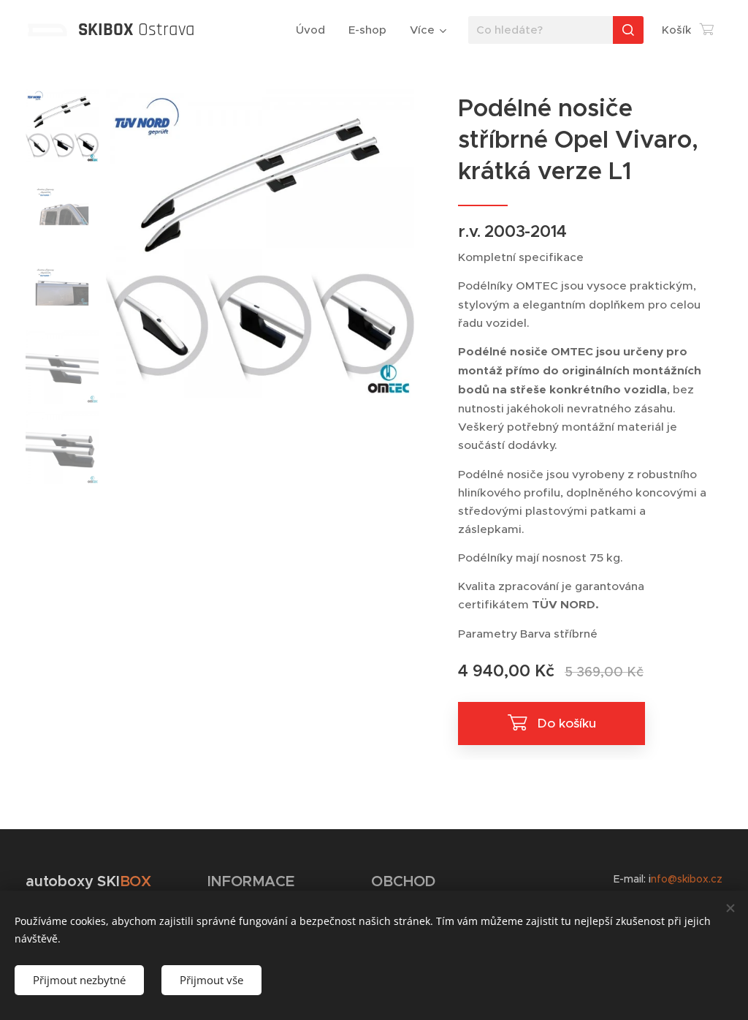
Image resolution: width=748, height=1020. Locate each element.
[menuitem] (314, 30)
